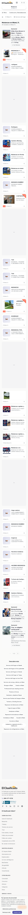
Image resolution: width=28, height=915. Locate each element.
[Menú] (23, 2)
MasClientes (5, 862)
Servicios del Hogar (20, 17)
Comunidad (5, 878)
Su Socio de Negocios (7, 859)
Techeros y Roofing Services (14, 701)
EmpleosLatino (5, 857)
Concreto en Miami (14, 721)
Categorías (4, 887)
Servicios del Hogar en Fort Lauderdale (14, 668)
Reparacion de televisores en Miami (14, 705)
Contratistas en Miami (8, 717)
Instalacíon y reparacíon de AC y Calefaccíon (14, 725)
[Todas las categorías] (17, 2)
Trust (3, 829)
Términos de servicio (7, 827)
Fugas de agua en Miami (14, 708)
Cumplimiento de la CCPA (8, 841)
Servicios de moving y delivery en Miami (14, 682)
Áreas (3, 889)
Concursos (4, 881)
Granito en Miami (20, 685)
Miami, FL (9, 17)
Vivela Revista (5, 871)
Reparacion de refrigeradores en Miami (14, 729)
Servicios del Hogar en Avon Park (14, 678)
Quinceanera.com (6, 854)
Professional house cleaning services (14, 688)
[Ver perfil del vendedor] (4, 51)
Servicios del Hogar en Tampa (14, 675)
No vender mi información (8, 843)
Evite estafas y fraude (7, 832)
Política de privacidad (7, 835)
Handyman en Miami (14, 711)
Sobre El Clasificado (7, 818)
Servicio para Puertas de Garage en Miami (14, 698)
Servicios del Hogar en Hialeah (14, 665)
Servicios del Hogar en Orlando (14, 672)
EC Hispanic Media (6, 851)
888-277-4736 (8, 798)
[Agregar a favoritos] (24, 60)
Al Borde (4, 868)
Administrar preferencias (9, 909)
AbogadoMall (5, 865)
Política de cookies (7, 838)
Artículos (4, 884)
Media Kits (4, 821)
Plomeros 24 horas (14, 692)
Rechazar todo (6, 912)
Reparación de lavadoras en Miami (14, 714)
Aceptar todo (17, 912)
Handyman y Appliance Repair (14, 695)
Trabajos (4, 824)
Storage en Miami (8, 685)
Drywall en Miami (20, 717)
